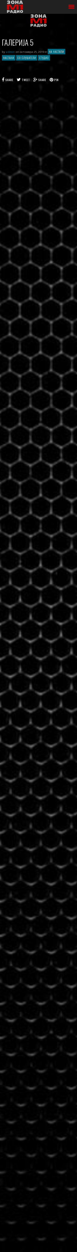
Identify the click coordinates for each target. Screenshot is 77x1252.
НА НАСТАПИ (56, 51)
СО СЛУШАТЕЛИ (26, 58)
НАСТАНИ (8, 58)
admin (10, 52)
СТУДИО (44, 58)
